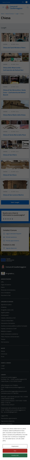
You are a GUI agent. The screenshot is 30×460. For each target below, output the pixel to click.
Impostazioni (15, 446)
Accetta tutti (15, 455)
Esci (15, 451)
